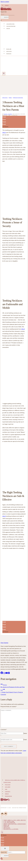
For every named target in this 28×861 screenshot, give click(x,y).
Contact (7, 791)
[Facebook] (3, 9)
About (7, 5)
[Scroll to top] (2, 814)
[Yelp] (10, 9)
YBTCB (8, 28)
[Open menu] (3, 73)
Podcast (8, 53)
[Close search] (5, 848)
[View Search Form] (2, 832)
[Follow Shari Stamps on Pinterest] (9, 673)
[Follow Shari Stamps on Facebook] (2, 673)
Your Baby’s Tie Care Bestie (15, 820)
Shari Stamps (4, 642)
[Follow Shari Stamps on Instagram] (4, 673)
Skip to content (5, 1)
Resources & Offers (11, 829)
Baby (10, 97)
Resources (8, 796)
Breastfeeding (18, 97)
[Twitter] (7, 9)
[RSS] (9, 9)
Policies (7, 784)
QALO (4, 132)
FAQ (6, 789)
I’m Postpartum (10, 26)
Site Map (7, 786)
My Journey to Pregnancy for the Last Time (13, 686)
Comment (4, 729)
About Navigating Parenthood (15, 823)
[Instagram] (2, 9)
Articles (9, 51)
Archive (5, 97)
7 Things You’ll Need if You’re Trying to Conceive (12, 692)
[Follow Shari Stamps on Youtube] (6, 673)
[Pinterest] (5, 9)
